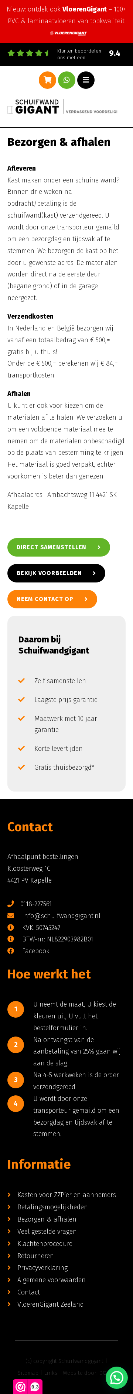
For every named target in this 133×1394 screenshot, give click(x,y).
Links (50, 1373)
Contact (28, 1292)
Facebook (35, 951)
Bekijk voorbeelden (49, 573)
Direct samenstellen (51, 547)
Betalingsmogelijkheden (52, 1207)
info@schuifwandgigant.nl (60, 916)
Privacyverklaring (42, 1268)
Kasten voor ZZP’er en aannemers (66, 1195)
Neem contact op (45, 598)
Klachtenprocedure (44, 1244)
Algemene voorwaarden (51, 1280)
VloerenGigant (84, 9)
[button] (117, 1378)
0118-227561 (36, 904)
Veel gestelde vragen (47, 1231)
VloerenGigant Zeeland (50, 1304)
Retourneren (35, 1256)
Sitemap (28, 1373)
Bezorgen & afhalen (46, 1219)
